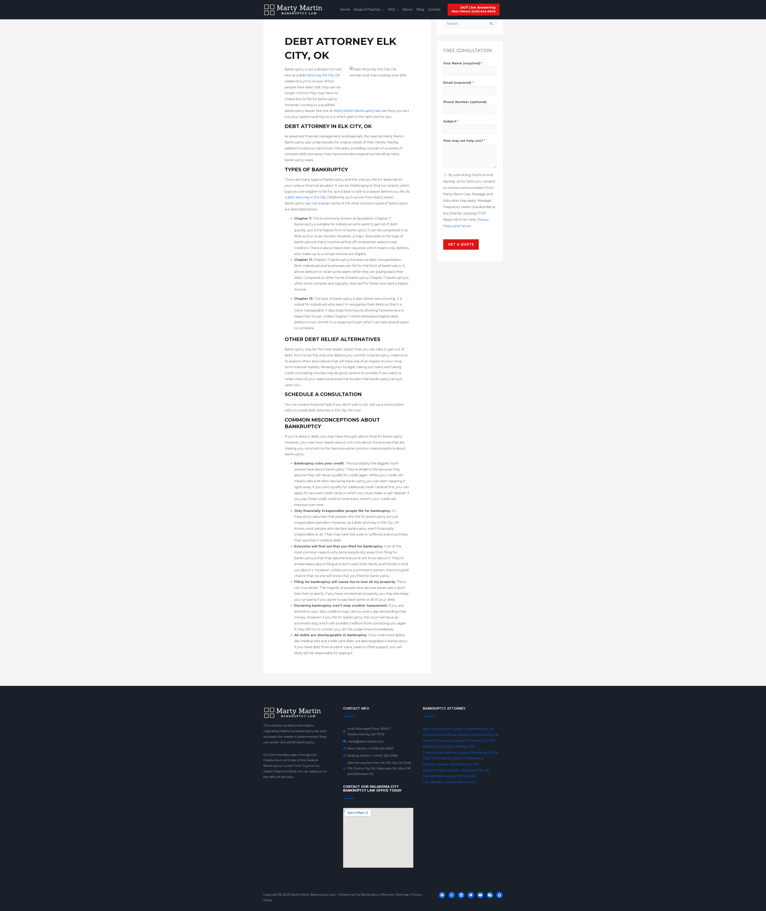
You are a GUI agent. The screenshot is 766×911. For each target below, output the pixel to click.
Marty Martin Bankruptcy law (357, 111)
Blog (420, 9)
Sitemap (402, 894)
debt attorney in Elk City (306, 197)
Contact (434, 9)
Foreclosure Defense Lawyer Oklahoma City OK (461, 735)
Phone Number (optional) (465, 102)
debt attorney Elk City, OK (319, 75)
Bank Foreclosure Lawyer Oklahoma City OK (458, 729)
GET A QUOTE (461, 244)
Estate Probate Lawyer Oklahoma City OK (456, 770)
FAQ (391, 9)
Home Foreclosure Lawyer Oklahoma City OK (459, 740)
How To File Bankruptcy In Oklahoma (453, 758)
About (408, 9)
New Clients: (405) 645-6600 (474, 11)
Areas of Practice (367, 9)
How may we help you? (464, 141)
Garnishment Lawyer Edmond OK (450, 776)
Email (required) (458, 83)
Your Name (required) (463, 63)
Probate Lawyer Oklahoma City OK (450, 764)
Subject (451, 121)
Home (345, 9)
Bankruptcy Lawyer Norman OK (448, 746)
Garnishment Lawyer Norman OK (449, 782)
